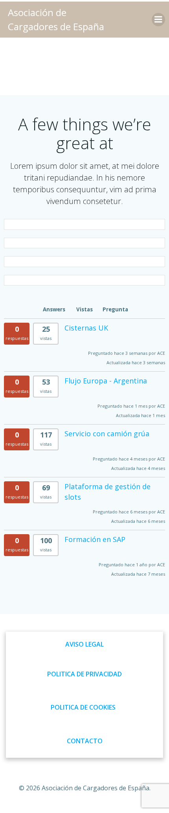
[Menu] (158, 19)
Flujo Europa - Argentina (105, 380)
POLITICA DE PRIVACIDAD (84, 674)
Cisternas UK (86, 327)
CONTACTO (85, 741)
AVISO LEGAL (84, 644)
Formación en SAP (94, 539)
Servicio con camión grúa (106, 433)
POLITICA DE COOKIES (83, 707)
